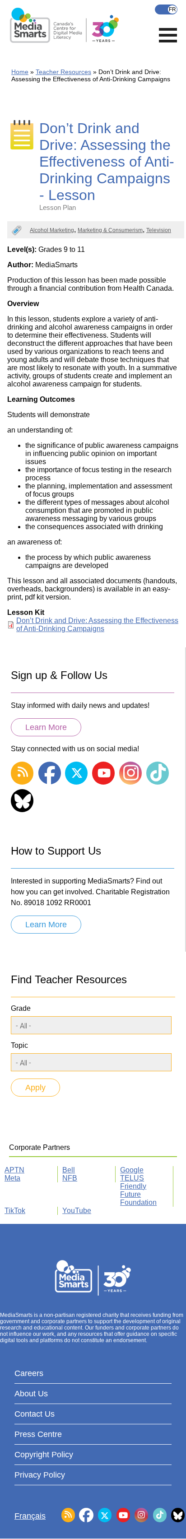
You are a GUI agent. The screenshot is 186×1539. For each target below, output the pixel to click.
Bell (68, 1170)
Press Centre (38, 1434)
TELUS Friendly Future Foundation (138, 1190)
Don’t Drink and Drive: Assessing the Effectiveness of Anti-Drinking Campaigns (97, 624)
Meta (12, 1178)
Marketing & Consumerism (110, 230)
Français (166, 9)
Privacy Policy (39, 1474)
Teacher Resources (63, 71)
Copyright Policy (43, 1454)
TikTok (15, 1210)
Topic (19, 1045)
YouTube (76, 1210)
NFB (69, 1178)
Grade (21, 1008)
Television (158, 230)
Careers (28, 1373)
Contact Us (34, 1413)
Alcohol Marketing (52, 230)
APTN (14, 1170)
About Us (31, 1393)
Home (19, 71)
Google (132, 1170)
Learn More (46, 727)
